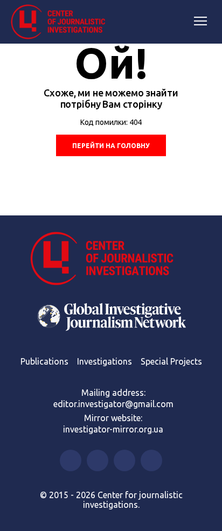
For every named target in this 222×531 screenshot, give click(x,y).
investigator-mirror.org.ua (113, 429)
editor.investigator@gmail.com (113, 404)
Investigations (104, 361)
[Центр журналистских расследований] (62, 22)
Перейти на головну (110, 145)
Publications (44, 361)
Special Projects (171, 361)
